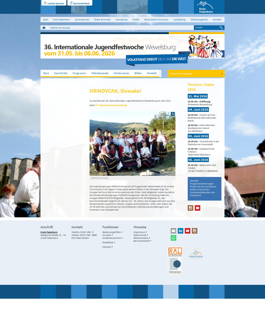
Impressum (139, 232)
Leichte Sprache (55, 3)
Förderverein (121, 73)
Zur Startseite (43, 27)
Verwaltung (121, 19)
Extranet (106, 246)
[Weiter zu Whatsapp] (196, 238)
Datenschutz (140, 234)
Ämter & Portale (102, 19)
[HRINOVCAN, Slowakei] (132, 143)
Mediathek (107, 242)
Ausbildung (179, 19)
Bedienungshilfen (111, 232)
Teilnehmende (99, 73)
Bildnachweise (141, 237)
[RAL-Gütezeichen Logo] (175, 261)
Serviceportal (82, 19)
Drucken (106, 234)
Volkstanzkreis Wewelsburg (112, 105)
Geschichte (60, 73)
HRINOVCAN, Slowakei (60, 27)
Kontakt (217, 19)
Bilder (138, 73)
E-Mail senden (82, 237)
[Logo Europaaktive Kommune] (196, 253)
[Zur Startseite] (209, 7)
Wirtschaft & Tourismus (156, 19)
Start (45, 19)
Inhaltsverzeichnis (111, 237)
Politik (135, 19)
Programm (79, 73)
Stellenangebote (199, 19)
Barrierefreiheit (81, 3)
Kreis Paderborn (61, 19)
